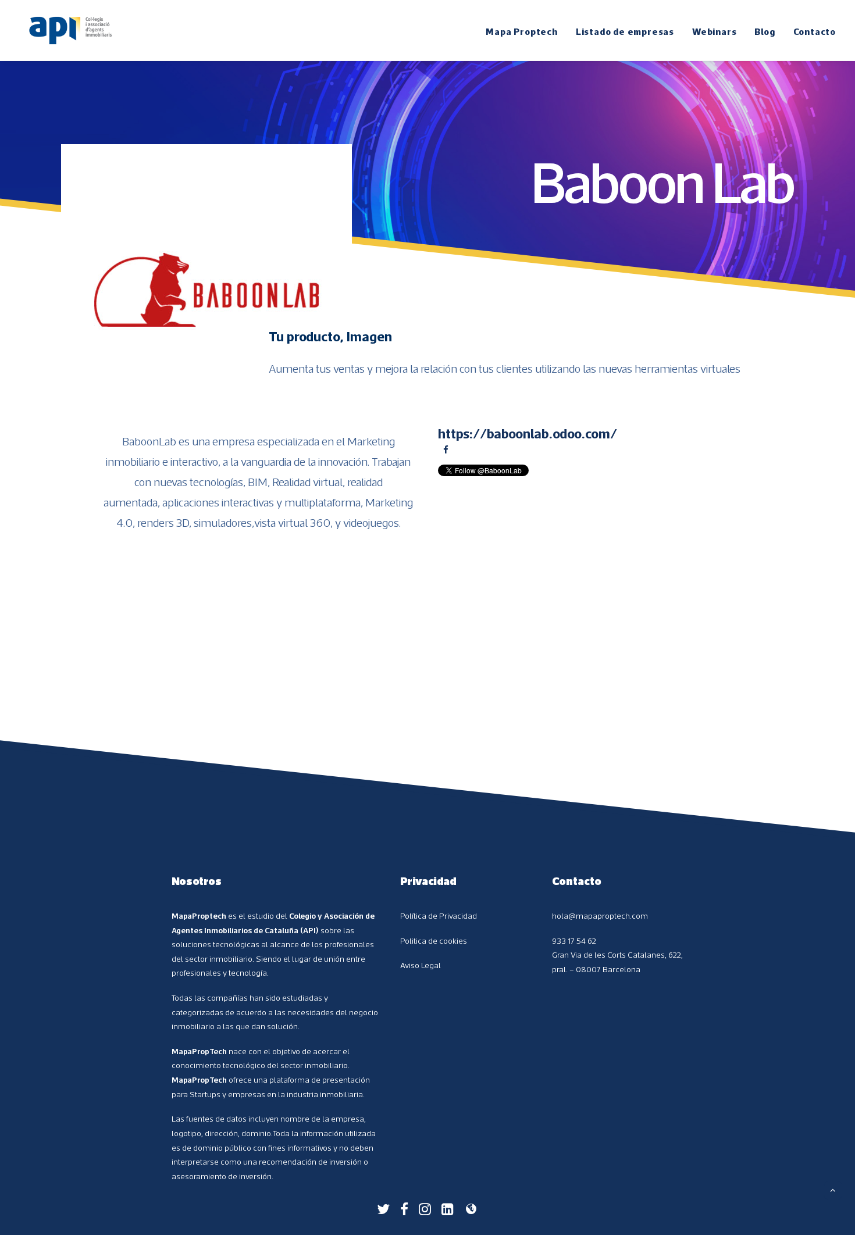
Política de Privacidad (438, 915)
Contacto (814, 31)
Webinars (714, 31)
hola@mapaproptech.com (600, 915)
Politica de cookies (433, 940)
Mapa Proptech (521, 31)
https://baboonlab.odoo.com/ (527, 433)
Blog (764, 31)
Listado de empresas (625, 31)
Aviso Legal (420, 965)
